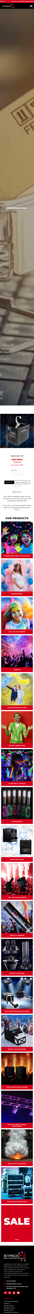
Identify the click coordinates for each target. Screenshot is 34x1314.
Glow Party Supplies (11, 1312)
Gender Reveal (9, 1305)
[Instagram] (9, 1292)
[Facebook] (5, 1292)
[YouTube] (18, 1292)
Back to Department (22, 482)
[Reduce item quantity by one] (13, 474)
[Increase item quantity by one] (21, 474)
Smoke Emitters (9, 1308)
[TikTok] (14, 1292)
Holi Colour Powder (11, 1301)
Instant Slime (8, 1310)
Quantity (14, 470)
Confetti (7, 1303)
